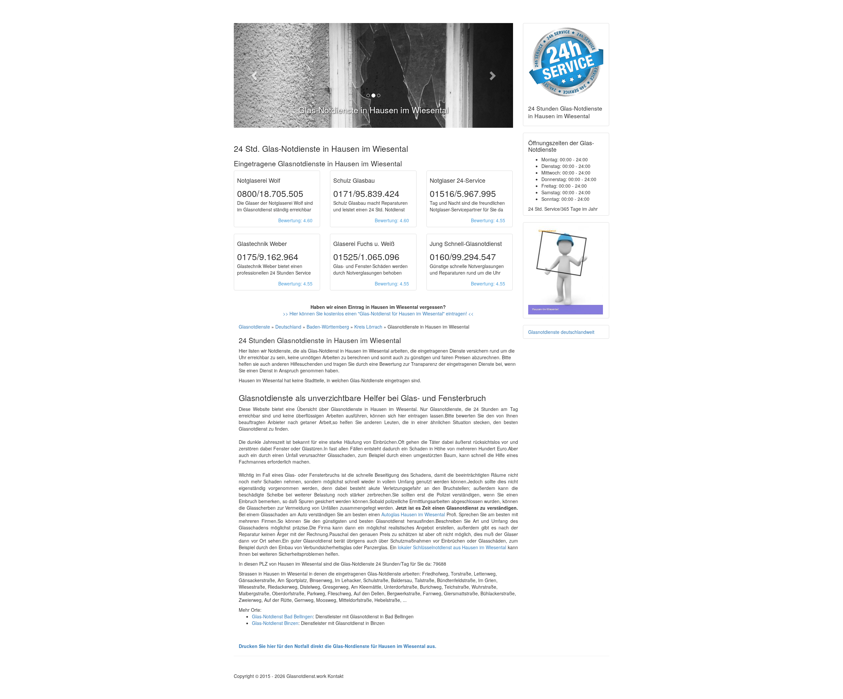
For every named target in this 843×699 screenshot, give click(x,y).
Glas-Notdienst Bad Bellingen (282, 616)
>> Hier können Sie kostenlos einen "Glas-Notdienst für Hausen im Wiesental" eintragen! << (378, 313)
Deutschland (288, 326)
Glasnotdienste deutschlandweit (561, 332)
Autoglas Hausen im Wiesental (413, 514)
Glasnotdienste (254, 326)
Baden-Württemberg (328, 326)
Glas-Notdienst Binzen (275, 623)
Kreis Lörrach (368, 326)
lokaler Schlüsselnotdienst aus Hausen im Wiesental (452, 547)
